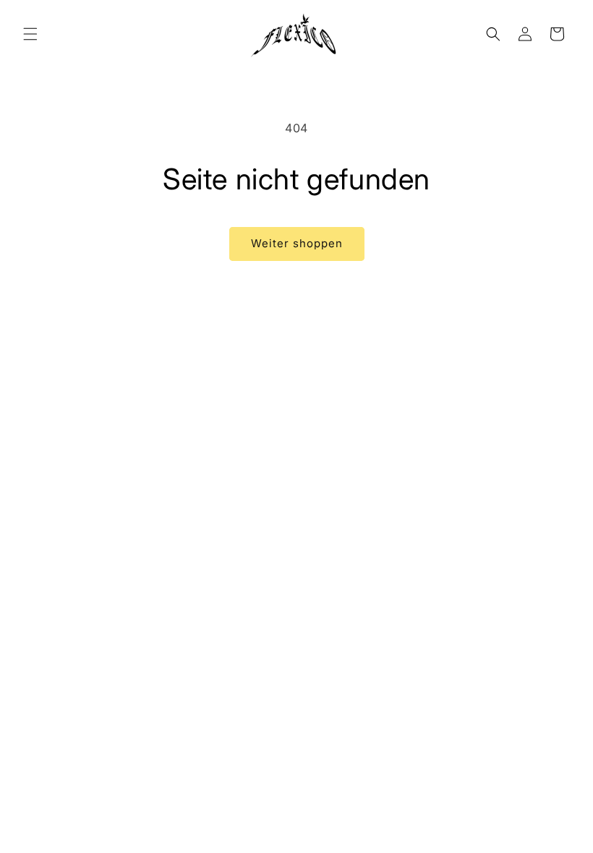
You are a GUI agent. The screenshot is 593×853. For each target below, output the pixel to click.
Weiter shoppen (297, 243)
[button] (30, 34)
